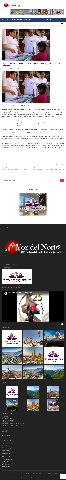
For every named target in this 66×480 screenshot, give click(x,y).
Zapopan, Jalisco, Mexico (8, 443)
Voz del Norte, (6, 435)
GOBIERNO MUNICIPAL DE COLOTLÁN (12, 425)
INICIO (22, 473)
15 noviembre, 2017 (15, 68)
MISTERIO (28, 473)
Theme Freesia (18, 477)
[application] (33, 308)
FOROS (61, 473)
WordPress (24, 477)
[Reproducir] (4, 324)
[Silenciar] (59, 324)
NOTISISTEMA (5, 416)
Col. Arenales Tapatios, (7, 440)
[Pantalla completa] (62, 324)
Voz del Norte (6, 68)
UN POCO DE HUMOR (52, 473)
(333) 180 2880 (7, 19)
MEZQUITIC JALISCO (7, 420)
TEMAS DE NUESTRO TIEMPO (39, 473)
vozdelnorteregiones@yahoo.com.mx (22, 19)
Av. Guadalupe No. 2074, (8, 438)
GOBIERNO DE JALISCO (8, 421)
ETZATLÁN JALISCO (7, 418)
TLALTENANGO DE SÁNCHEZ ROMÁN (12, 427)
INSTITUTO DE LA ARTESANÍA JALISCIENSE (13, 423)
